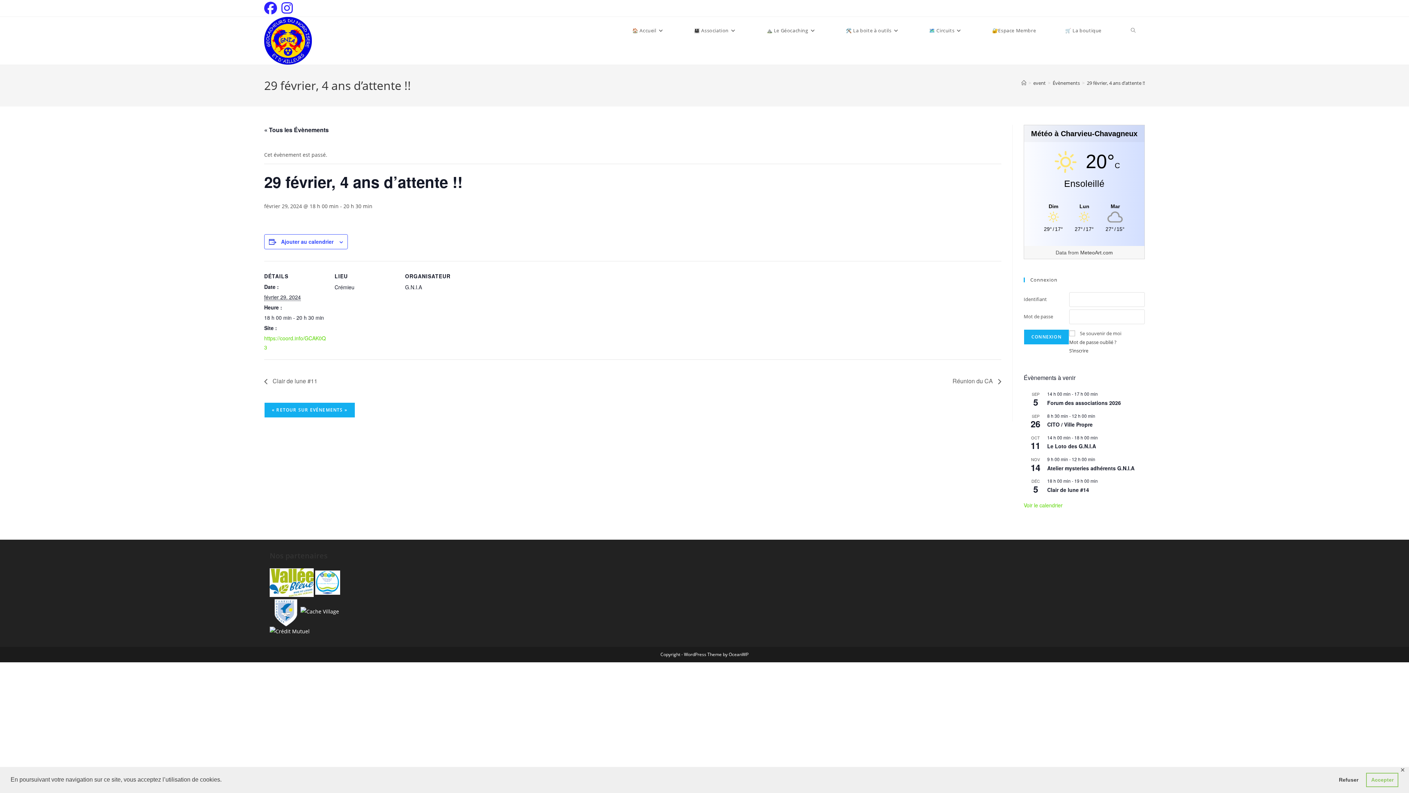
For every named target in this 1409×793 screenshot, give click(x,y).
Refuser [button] (1348, 780)
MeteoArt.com (1096, 253)
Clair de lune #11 (294, 381)
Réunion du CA (973, 381)
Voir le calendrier (1043, 505)
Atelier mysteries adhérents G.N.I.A (1091, 468)
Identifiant (1035, 299)
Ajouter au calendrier (307, 241)
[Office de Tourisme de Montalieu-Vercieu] (292, 582)
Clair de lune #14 (1068, 489)
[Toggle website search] (1133, 30)
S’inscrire (1078, 350)
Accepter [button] (1382, 780)
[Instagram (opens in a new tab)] (287, 8)
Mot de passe (1038, 316)
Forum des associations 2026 (1084, 402)
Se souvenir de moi (1100, 333)
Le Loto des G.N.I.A (1071, 446)
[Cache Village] (320, 610)
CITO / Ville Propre (1070, 424)
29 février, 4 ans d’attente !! (1116, 83)
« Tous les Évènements (296, 130)
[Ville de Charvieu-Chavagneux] (284, 610)
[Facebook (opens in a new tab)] (271, 8)
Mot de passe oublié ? (1093, 342)
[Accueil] (1024, 83)
